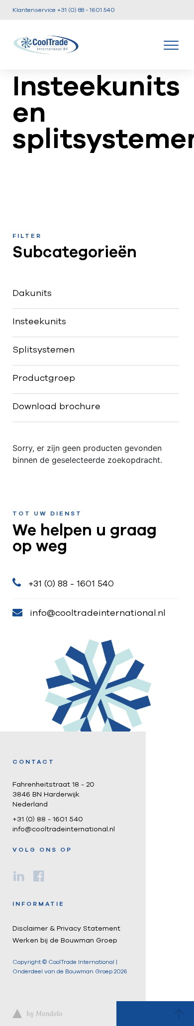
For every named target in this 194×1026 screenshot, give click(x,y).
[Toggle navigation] (171, 44)
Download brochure (56, 406)
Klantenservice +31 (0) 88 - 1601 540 (63, 10)
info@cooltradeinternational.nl (98, 613)
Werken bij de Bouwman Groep (64, 940)
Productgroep (43, 378)
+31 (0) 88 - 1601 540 (71, 584)
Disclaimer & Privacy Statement (66, 928)
